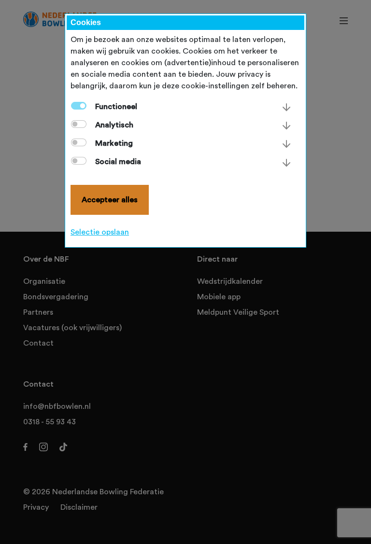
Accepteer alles (110, 200)
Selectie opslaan (100, 232)
